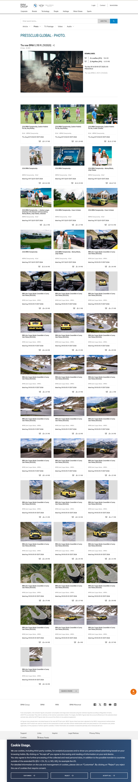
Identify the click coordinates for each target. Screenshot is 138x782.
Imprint (54, 733)
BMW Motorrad (75, 705)
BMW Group (25, 705)
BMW (42, 705)
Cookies (23, 737)
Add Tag (103, 21)
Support (23, 733)
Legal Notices (73, 733)
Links (39, 733)
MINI (57, 705)
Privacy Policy (94, 733)
